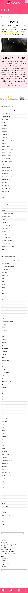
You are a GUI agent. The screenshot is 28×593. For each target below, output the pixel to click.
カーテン (4, 366)
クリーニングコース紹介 (7, 170)
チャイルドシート (6, 454)
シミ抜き (4, 201)
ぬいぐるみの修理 (6, 237)
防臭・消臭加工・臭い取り (8, 191)
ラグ (3, 357)
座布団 (3, 345)
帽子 (3, 469)
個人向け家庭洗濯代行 (7, 161)
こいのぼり (4, 503)
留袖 (3, 281)
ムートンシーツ (5, 412)
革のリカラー (5, 400)
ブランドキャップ (6, 472)
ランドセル (4, 436)
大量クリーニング (6, 143)
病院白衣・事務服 (6, 146)
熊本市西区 (4, 128)
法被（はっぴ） (5, 463)
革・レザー (4, 384)
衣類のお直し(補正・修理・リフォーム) (10, 213)
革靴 (3, 445)
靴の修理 (4, 231)
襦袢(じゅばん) (5, 293)
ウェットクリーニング (7, 176)
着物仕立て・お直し (6, 216)
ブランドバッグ (5, 424)
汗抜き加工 (4, 182)
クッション (4, 494)
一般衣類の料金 (5, 263)
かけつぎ (4, 219)
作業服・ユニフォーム (7, 152)
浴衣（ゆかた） (5, 466)
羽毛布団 (4, 324)
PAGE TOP (25, 586)
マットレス (4, 339)
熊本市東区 (4, 125)
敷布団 (3, 327)
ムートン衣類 (5, 406)
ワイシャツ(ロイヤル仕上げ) (8, 266)
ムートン (4, 403)
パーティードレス (6, 312)
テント (3, 518)
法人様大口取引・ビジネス (8, 134)
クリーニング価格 (11, 591)
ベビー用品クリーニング (7, 460)
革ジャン (4, 393)
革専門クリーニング (6, 381)
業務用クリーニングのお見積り (8, 140)
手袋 (3, 481)
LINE (3, 249)
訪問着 (3, 287)
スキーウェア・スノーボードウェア (9, 509)
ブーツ (3, 448)
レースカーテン (5, 369)
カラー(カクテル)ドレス (7, 306)
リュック (4, 430)
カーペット (4, 354)
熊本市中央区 (5, 119)
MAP (25, 591)
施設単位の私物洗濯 (6, 155)
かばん (3, 433)
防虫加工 (4, 195)
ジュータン (4, 351)
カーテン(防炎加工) (6, 372)
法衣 (3, 300)
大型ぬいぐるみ (5, 487)
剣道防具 (4, 512)
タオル (3, 164)
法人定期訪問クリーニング (8, 137)
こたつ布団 (4, 330)
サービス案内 (5, 173)
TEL (19, 591)
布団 (3, 318)
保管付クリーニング (6, 210)
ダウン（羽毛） (5, 421)
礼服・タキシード (6, 272)
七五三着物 (4, 297)
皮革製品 (4, 387)
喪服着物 (4, 284)
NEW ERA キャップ (6, 475)
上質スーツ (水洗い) (6, 269)
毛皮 (3, 375)
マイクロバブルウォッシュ (8, 179)
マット (3, 363)
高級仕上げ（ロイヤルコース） (8, 204)
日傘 (3, 521)
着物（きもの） (5, 275)
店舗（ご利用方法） (6, 113)
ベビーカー (4, 457)
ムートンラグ (5, 409)
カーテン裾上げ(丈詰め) (7, 225)
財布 (3, 439)
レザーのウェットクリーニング (8, 390)
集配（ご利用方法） (6, 116)
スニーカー (4, 451)
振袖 (3, 278)
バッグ (3, 427)
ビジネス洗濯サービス (7, 158)
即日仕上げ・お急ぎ (6, 243)
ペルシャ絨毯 (5, 348)
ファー (3, 378)
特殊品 (3, 524)
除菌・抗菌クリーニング (7, 198)
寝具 (3, 336)
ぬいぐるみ (4, 484)
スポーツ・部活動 (6, 167)
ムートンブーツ (5, 415)
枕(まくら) (4, 342)
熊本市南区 (4, 131)
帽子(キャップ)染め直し (7, 240)
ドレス (3, 315)
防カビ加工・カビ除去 (7, 188)
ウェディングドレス (6, 303)
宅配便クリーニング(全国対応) (8, 246)
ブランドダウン (5, 418)
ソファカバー (5, 491)
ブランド (4, 207)
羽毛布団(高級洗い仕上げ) (7, 321)
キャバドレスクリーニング (8, 309)
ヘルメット (4, 478)
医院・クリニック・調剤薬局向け (9, 149)
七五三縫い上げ (5, 222)
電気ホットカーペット (7, 360)
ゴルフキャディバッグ (7, 515)
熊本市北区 (4, 122)
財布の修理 (4, 234)
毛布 (3, 333)
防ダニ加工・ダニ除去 (7, 185)
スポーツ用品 (5, 506)
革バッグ (4, 397)
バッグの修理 (5, 228)
